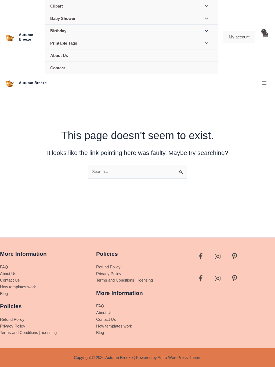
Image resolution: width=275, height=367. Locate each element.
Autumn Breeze (26, 37)
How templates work (18, 287)
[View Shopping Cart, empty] (265, 37)
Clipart (56, 6)
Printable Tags (63, 43)
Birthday (58, 30)
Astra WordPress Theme (179, 357)
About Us (59, 55)
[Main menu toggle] (264, 82)
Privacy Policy (12, 326)
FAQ (4, 267)
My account (239, 37)
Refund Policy (12, 319)
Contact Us (10, 280)
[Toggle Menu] (205, 18)
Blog (4, 293)
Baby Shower (62, 18)
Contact (57, 68)
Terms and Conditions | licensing (28, 332)
